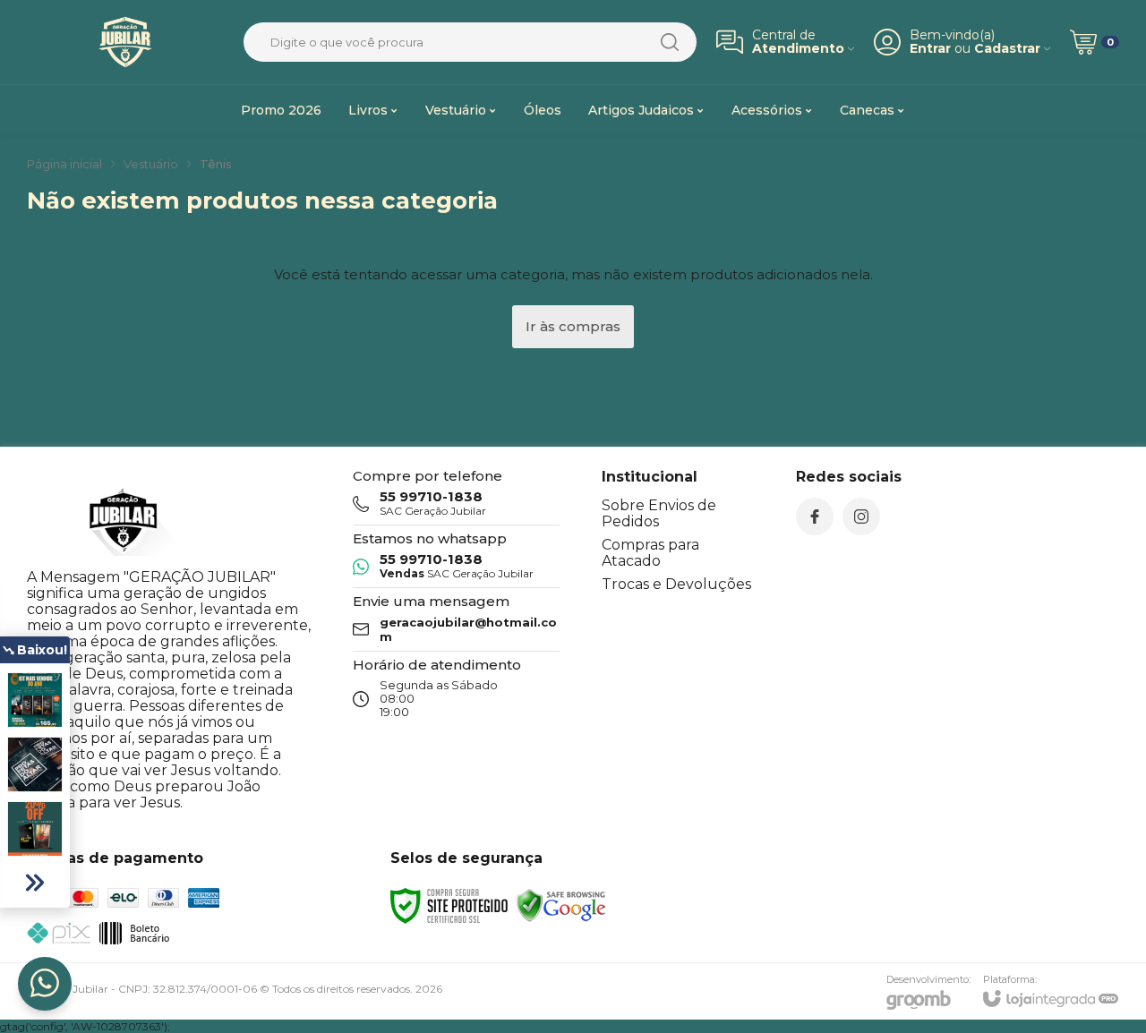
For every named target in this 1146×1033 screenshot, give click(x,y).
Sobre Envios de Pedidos (659, 513)
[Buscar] (669, 42)
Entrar (930, 48)
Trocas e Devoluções (676, 584)
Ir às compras (573, 326)
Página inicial (64, 164)
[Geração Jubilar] (125, 42)
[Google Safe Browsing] (561, 904)
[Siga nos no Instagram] (861, 516)
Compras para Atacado (650, 552)
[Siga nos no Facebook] (815, 516)
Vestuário (151, 164)
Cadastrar (1007, 48)
